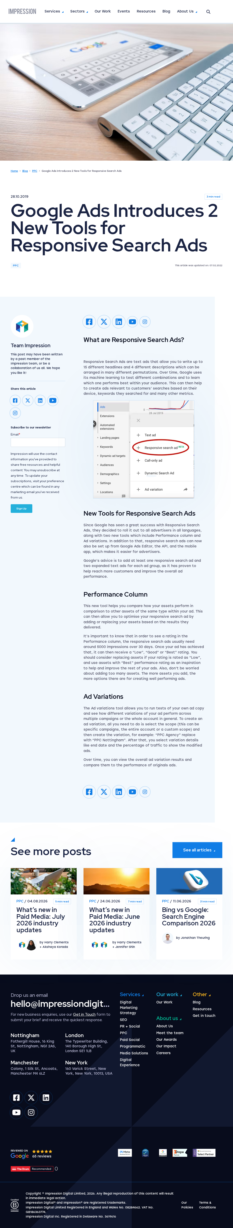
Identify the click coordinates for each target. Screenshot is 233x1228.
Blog (166, 11)
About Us (185, 11)
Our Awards (166, 1040)
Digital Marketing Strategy (128, 1007)
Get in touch (204, 1016)
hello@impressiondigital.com (70, 1004)
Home (14, 171)
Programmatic (132, 1046)
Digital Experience (130, 1062)
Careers (163, 1053)
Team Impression (31, 345)
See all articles (197, 850)
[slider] (42, 1151)
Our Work (103, 11)
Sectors (77, 11)
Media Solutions (134, 1053)
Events (124, 11)
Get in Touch (84, 1014)
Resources (146, 11)
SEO (123, 1020)
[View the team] (38, 326)
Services (52, 11)
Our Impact (166, 1046)
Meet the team (169, 1033)
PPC (34, 171)
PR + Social (130, 1026)
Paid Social (130, 1040)
